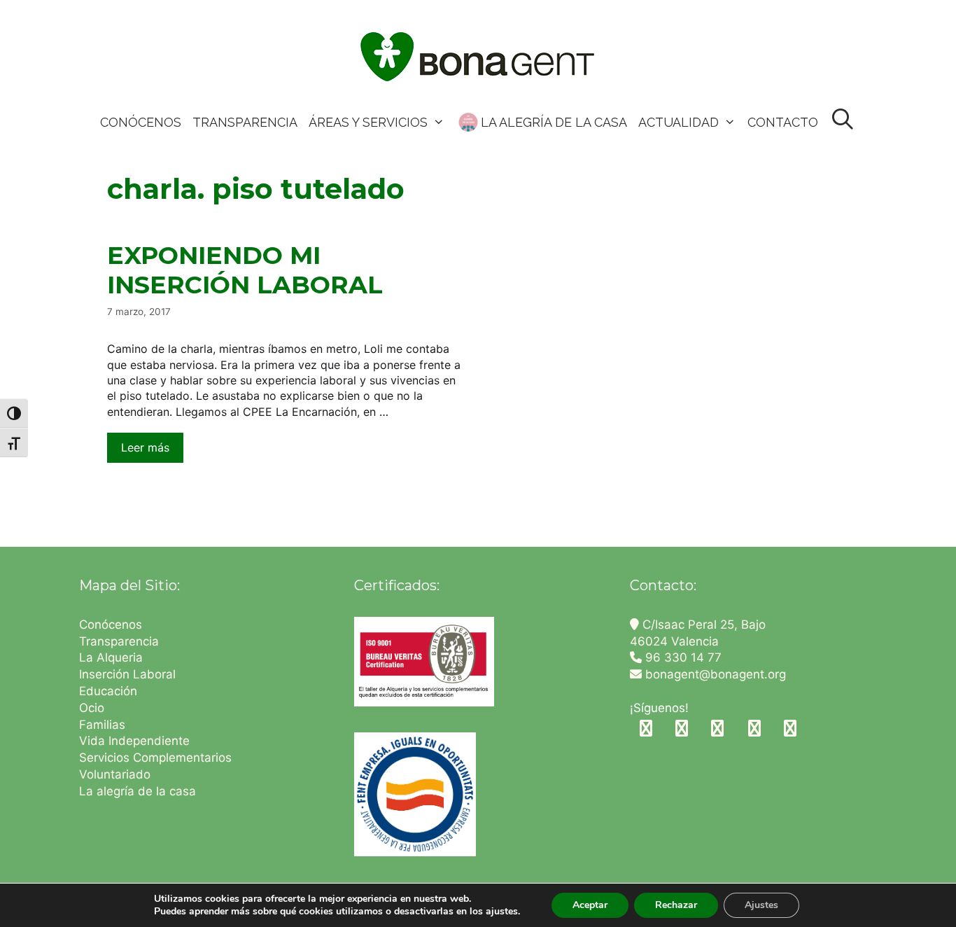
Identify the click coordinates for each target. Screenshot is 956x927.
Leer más (145, 447)
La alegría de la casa (137, 791)
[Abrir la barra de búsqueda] (843, 120)
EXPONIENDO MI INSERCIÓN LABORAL (245, 270)
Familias (102, 725)
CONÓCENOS (140, 122)
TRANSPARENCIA (244, 122)
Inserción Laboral (127, 674)
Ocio (91, 708)
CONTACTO (782, 122)
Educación (110, 691)
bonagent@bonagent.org (714, 674)
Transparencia (120, 641)
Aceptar (589, 905)
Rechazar (676, 905)
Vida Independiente (134, 741)
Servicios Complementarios (155, 758)
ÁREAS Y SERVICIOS (368, 122)
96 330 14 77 (682, 657)
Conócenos (110, 625)
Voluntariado (114, 774)
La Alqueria (112, 657)
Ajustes (761, 905)
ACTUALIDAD (678, 122)
